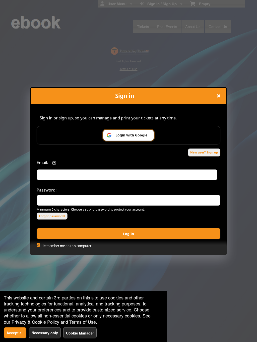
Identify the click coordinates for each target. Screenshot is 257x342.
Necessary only (45, 332)
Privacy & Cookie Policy (35, 321)
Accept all (15, 332)
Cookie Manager (80, 332)
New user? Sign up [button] (204, 152)
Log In (128, 233)
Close (218, 96)
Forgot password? (52, 216)
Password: (46, 190)
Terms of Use (82, 321)
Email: (42, 162)
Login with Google (131, 135)
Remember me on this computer (67, 246)
